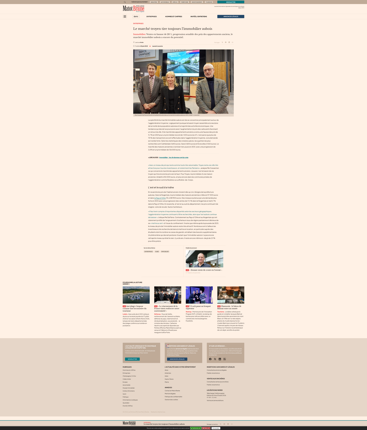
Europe (125, 382)
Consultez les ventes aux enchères (218, 382)
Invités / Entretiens (199, 16)
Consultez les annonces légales (217, 370)
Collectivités (127, 379)
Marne (167, 382)
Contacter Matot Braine (172, 390)
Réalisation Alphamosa (158, 412)
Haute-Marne (169, 379)
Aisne (166, 370)
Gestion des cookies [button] (171, 399)
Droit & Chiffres (128, 406)
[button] (125, 16)
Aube (157, 251)
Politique (125, 397)
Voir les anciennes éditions (215, 400)
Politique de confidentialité (173, 396)
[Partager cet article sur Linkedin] (229, 42)
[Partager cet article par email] (232, 42)
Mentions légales (170, 393)
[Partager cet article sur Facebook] (226, 42)
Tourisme (209, 2)
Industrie (154, 2)
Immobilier (164, 251)
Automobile (165, 2)
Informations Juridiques (130, 400)
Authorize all (196, 428)
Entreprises (152, 16)
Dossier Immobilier (129, 388)
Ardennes (168, 373)
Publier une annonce (213, 373)
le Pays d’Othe (160, 198)
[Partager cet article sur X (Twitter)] (222, 42)
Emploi (175, 2)
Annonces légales (177, 359)
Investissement (197, 2)
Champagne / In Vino (129, 376)
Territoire (184, 2)
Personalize (215, 428)
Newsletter (230, 2)
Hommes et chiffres (173, 16)
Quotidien (126, 403)
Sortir (124, 394)
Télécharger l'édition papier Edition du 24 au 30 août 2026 (216, 395)
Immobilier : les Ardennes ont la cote (173, 157)
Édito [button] (136, 16)
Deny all (206, 428)
